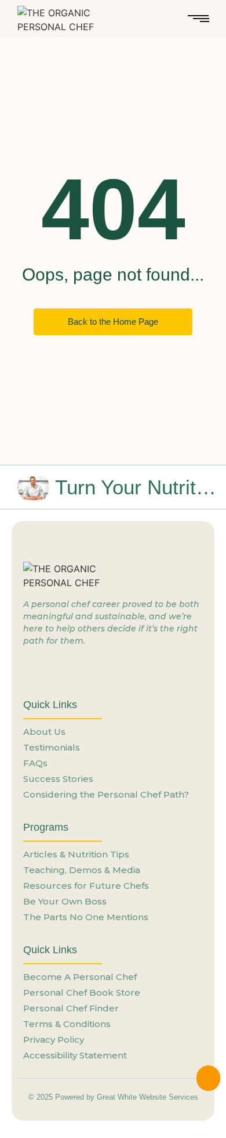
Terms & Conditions (67, 1023)
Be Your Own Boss (65, 901)
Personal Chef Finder (71, 1008)
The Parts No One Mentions (85, 916)
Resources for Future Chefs (86, 885)
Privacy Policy (53, 1039)
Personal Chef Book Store (81, 992)
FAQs (35, 763)
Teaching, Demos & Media (81, 869)
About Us (44, 731)
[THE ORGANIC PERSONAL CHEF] (72, 20)
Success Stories (58, 778)
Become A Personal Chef (80, 976)
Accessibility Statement (75, 1055)
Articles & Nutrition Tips (76, 854)
